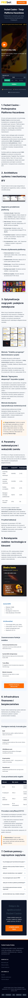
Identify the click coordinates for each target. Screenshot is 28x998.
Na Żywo (21, 80)
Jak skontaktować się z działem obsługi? (13, 894)
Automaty (7, 80)
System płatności (5, 967)
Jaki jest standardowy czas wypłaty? (12, 873)
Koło (12, 80)
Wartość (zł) (5, 75)
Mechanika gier (4, 962)
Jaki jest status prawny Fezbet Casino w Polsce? (13, 867)
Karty (16, 80)
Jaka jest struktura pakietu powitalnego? (14, 882)
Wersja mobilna (4, 964)
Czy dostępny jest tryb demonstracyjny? (13, 861)
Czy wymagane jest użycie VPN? (11, 878)
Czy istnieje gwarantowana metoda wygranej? (12, 888)
